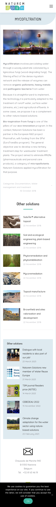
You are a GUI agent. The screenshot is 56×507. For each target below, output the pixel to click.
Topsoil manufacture (34, 291)
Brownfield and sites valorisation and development (34, 313)
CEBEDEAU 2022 (31, 402)
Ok (28, 501)
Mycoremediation (32, 273)
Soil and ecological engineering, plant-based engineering (36, 239)
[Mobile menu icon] (51, 6)
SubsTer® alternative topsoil (34, 219)
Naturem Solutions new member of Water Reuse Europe (35, 371)
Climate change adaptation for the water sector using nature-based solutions (35, 424)
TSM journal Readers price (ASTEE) (33, 387)
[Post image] (11, 222)
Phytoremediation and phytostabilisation (35, 257)
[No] (52, 494)
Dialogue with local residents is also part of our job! (35, 353)
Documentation (22, 183)
